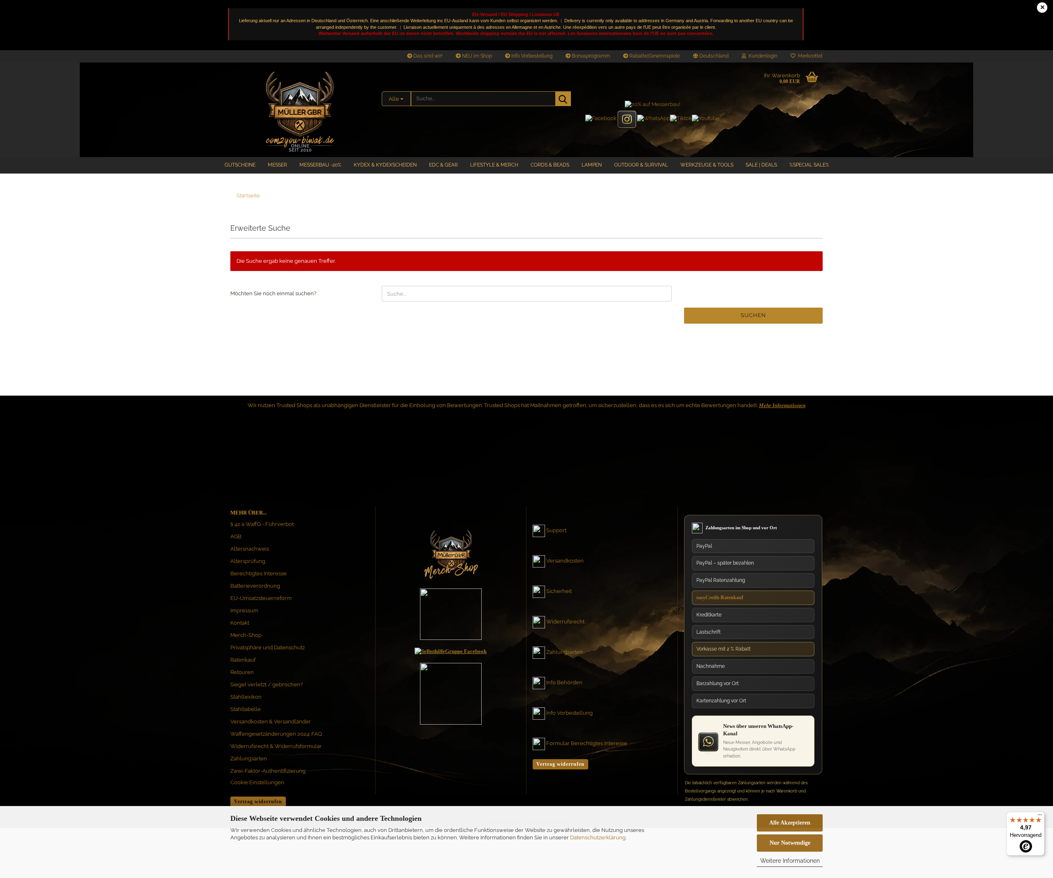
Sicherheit (559, 591)
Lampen (592, 165)
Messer (277, 165)
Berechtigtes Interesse (258, 573)
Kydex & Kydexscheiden (385, 165)
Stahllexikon (246, 697)
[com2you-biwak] (299, 110)
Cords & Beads (550, 165)
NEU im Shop (476, 56)
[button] (711, 56)
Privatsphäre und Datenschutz (267, 647)
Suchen (753, 315)
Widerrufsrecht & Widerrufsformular (276, 746)
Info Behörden (564, 682)
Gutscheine (240, 165)
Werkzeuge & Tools (706, 165)
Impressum (244, 610)
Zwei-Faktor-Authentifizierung (268, 771)
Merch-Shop (246, 635)
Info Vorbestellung (531, 56)
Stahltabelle (245, 709)
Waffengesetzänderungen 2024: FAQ (276, 734)
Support (556, 530)
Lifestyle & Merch (494, 165)
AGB (235, 536)
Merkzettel (809, 56)
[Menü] (1040, 817)
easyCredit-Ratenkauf (719, 597)
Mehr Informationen (782, 405)
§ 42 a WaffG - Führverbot (262, 524)
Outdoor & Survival (641, 165)
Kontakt (239, 623)
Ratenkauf (242, 660)
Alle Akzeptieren (789, 823)
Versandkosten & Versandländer (270, 721)
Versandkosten (565, 561)
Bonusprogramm (590, 56)
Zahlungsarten (248, 758)
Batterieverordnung (255, 586)
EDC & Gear (443, 165)
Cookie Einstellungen (257, 782)
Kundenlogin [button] (761, 56)
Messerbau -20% (320, 165)
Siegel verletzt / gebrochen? (266, 684)
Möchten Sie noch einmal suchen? (273, 293)
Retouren (242, 672)
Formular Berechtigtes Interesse (586, 743)
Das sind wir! (427, 56)
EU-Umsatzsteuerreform (261, 598)
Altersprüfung (247, 561)
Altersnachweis (249, 549)
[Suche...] (563, 99)
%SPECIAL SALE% (809, 165)
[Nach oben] (1030, 794)
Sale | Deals (761, 165)
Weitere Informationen (790, 860)
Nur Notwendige (790, 843)
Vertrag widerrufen (258, 801)
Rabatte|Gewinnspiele (654, 56)
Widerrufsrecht (565, 622)
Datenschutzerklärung (598, 837)
